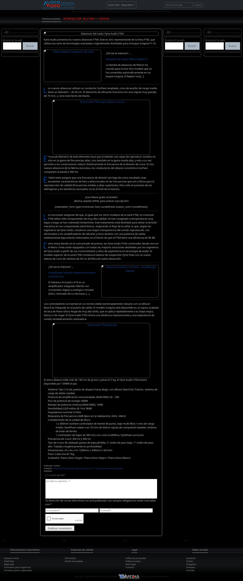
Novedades (118, 468)
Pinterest (190, 567)
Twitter (189, 561)
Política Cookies (133, 561)
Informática (70, 558)
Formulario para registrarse (17, 567)
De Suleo (75, 468)
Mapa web (9, 564)
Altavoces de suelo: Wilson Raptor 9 (126, 59)
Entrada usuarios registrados (18, 570)
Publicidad (9, 561)
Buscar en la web (12, 40)
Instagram (191, 564)
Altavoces (58, 468)
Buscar (198, 5)
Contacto (130, 567)
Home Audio (107, 468)
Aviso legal (131, 564)
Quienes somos (11, 558)
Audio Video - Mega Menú (120, 5)
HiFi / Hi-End (95, 468)
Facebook (191, 558)
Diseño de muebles (74, 561)
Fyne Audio (84, 468)
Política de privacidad (136, 558)
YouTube (190, 570)
